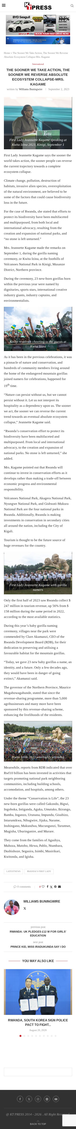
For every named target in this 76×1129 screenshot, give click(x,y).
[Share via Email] (59, 886)
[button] (7, 1002)
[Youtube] (56, 1099)
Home (7, 52)
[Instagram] (38, 1099)
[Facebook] (20, 1099)
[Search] (72, 5)
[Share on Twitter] (51, 887)
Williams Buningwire (30, 89)
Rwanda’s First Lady (39, 871)
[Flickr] (47, 1099)
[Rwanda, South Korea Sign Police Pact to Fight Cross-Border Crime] (38, 992)
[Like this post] (43, 886)
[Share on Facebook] (47, 886)
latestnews (13, 871)
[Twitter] (29, 1099)
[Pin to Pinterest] (55, 886)
